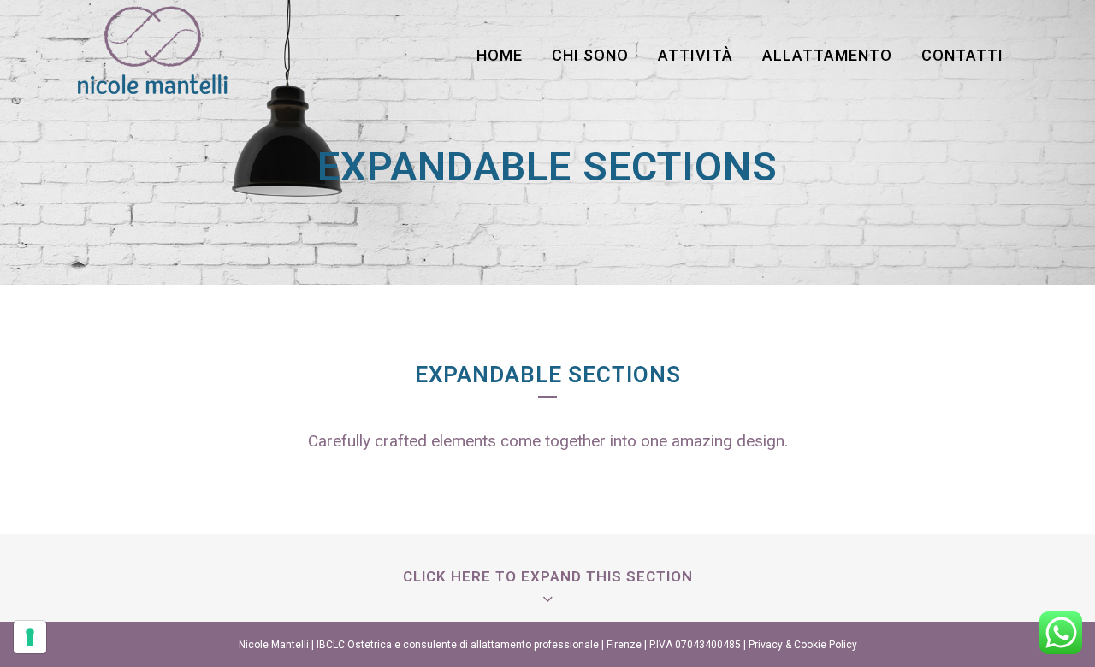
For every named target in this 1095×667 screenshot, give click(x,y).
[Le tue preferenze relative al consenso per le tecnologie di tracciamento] (30, 637)
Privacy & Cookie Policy (803, 645)
